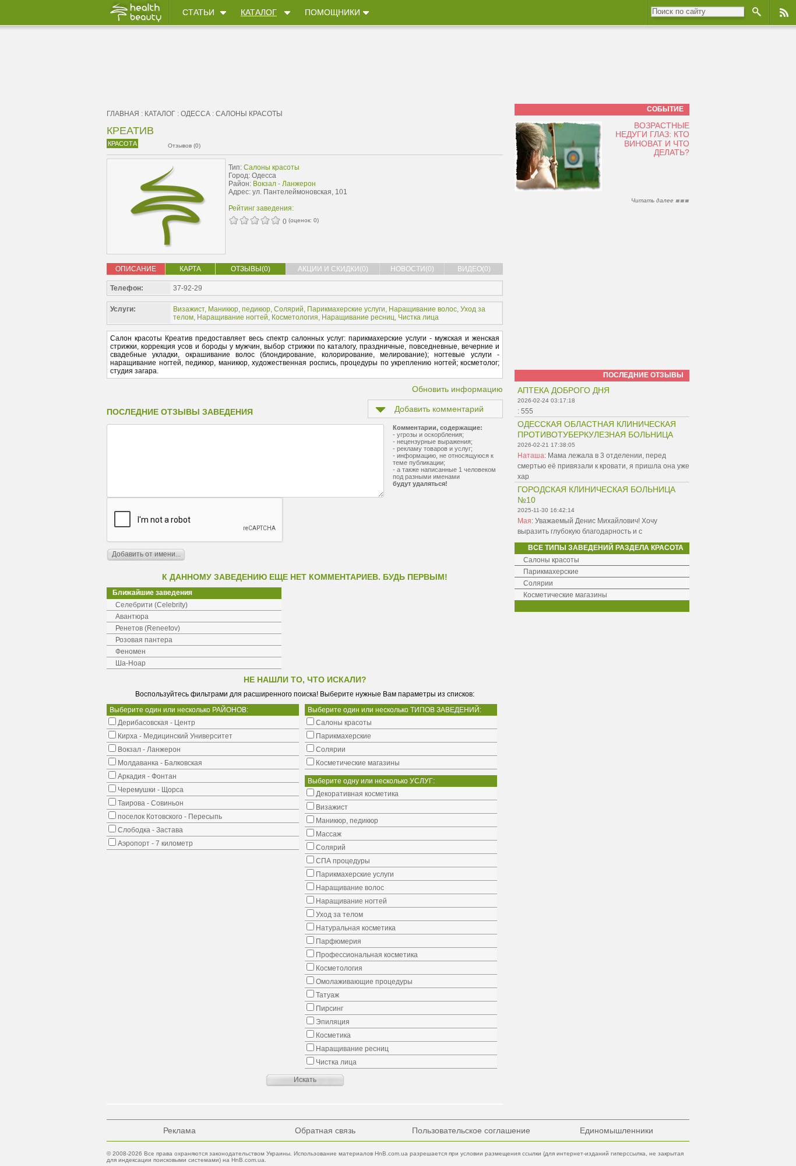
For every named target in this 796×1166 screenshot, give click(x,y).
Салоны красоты (249, 114)
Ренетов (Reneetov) (147, 628)
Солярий (289, 309)
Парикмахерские (551, 572)
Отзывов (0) (184, 145)
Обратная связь (325, 1130)
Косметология (295, 317)
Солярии (538, 583)
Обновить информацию (457, 389)
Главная (123, 114)
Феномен (130, 651)
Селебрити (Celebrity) (151, 605)
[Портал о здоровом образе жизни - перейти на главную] (135, 21)
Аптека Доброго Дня (563, 390)
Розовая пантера (143, 640)
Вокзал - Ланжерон (284, 184)
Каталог (259, 12)
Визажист (189, 309)
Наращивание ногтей (232, 317)
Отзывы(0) (250, 269)
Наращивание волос (423, 309)
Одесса (195, 114)
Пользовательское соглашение (471, 1130)
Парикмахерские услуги (346, 309)
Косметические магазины (565, 595)
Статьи (198, 12)
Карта (190, 269)
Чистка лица (418, 317)
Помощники (332, 12)
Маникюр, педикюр (239, 309)
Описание (135, 269)
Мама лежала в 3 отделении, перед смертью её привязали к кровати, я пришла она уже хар (603, 466)
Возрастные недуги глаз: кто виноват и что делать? (652, 139)
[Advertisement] (429, 185)
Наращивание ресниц (358, 317)
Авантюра (132, 616)
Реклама (179, 1130)
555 (527, 411)
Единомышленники (616, 1130)
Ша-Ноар (130, 663)
